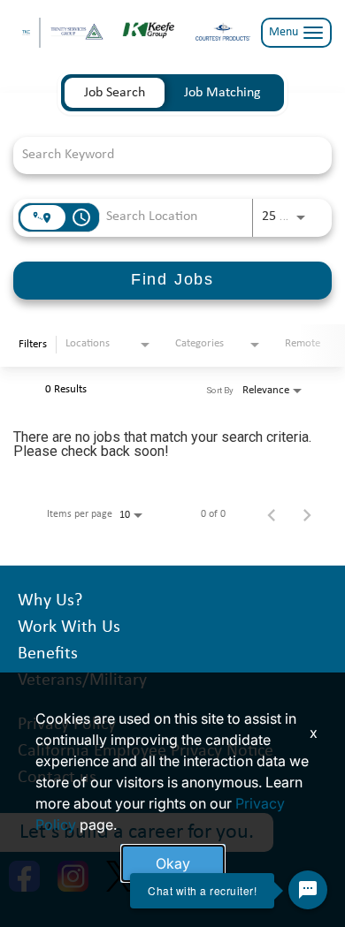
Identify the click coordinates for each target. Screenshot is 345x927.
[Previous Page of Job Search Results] (271, 514)
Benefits (48, 654)
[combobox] (163, 155)
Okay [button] (173, 863)
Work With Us (69, 627)
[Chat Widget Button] (307, 889)
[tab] (114, 93)
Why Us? (50, 601)
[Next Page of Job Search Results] (307, 514)
